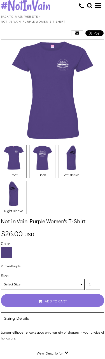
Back (42, 174)
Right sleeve (13, 210)
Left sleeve (71, 174)
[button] (89, 5)
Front (14, 174)
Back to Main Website (19, 16)
